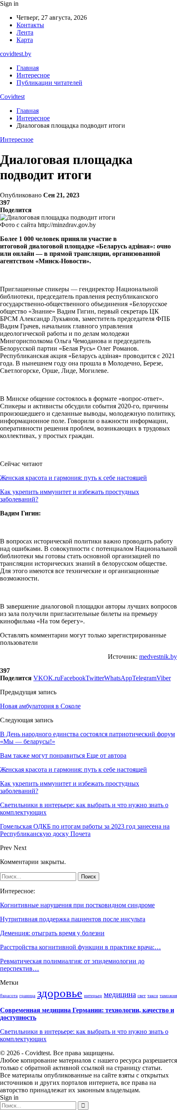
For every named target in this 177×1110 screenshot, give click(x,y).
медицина (120, 994)
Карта (24, 39)
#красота (9, 995)
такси (152, 995)
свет (141, 995)
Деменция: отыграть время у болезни (52, 933)
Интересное (33, 75)
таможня (168, 995)
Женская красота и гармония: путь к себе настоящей (73, 477)
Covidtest (12, 96)
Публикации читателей (49, 82)
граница (27, 995)
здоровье (59, 993)
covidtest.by (15, 53)
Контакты (30, 24)
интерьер (93, 995)
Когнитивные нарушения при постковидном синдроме (77, 905)
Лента (24, 32)
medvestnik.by (158, 656)
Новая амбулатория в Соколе (40, 706)
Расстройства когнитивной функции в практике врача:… (80, 947)
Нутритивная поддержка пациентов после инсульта (72, 919)
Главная (27, 67)
